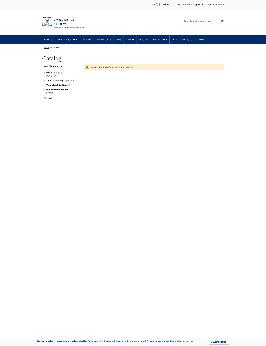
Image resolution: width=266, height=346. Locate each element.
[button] (164, 4)
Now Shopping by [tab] (53, 66)
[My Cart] (222, 21)
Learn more (187, 341)
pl (168, 4)
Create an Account (215, 4)
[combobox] (200, 21)
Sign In (198, 4)
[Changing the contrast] (160, 4)
